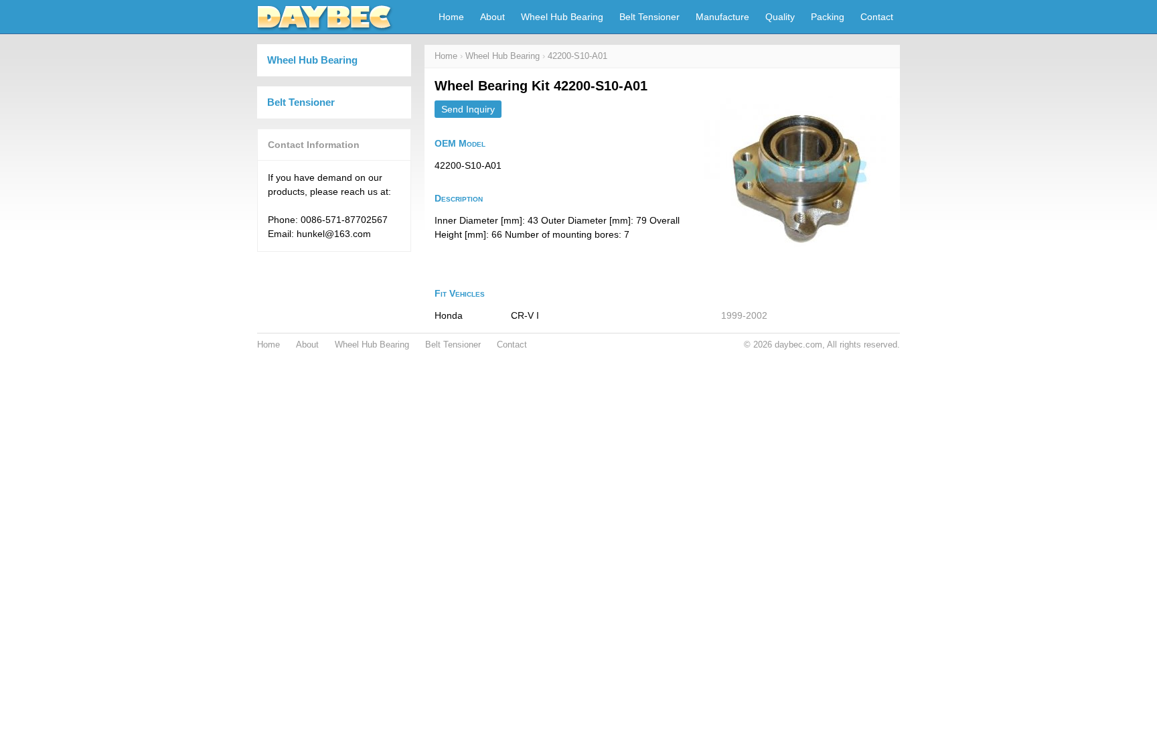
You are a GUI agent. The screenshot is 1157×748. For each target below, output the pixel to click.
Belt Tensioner (649, 16)
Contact (876, 16)
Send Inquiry (468, 109)
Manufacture (722, 16)
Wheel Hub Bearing (562, 16)
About (492, 16)
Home (451, 16)
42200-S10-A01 (577, 56)
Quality (780, 16)
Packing (827, 16)
